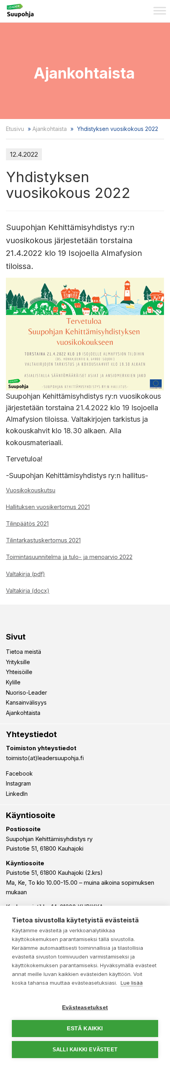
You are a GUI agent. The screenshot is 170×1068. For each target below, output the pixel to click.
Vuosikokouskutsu (30, 490)
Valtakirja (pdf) (25, 573)
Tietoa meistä (23, 651)
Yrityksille (18, 662)
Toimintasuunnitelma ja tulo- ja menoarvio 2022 (69, 556)
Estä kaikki (85, 1029)
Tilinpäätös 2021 (27, 523)
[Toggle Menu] (159, 10)
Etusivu (15, 128)
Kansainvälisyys (26, 702)
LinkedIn (17, 793)
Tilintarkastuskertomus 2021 (43, 540)
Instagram (18, 783)
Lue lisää (132, 983)
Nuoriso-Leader (26, 692)
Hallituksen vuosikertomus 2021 (48, 506)
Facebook (19, 773)
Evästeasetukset (85, 1007)
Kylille (13, 682)
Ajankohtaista (49, 128)
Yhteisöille (19, 671)
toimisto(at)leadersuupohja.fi (45, 758)
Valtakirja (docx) (27, 590)
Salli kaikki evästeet (85, 1050)
